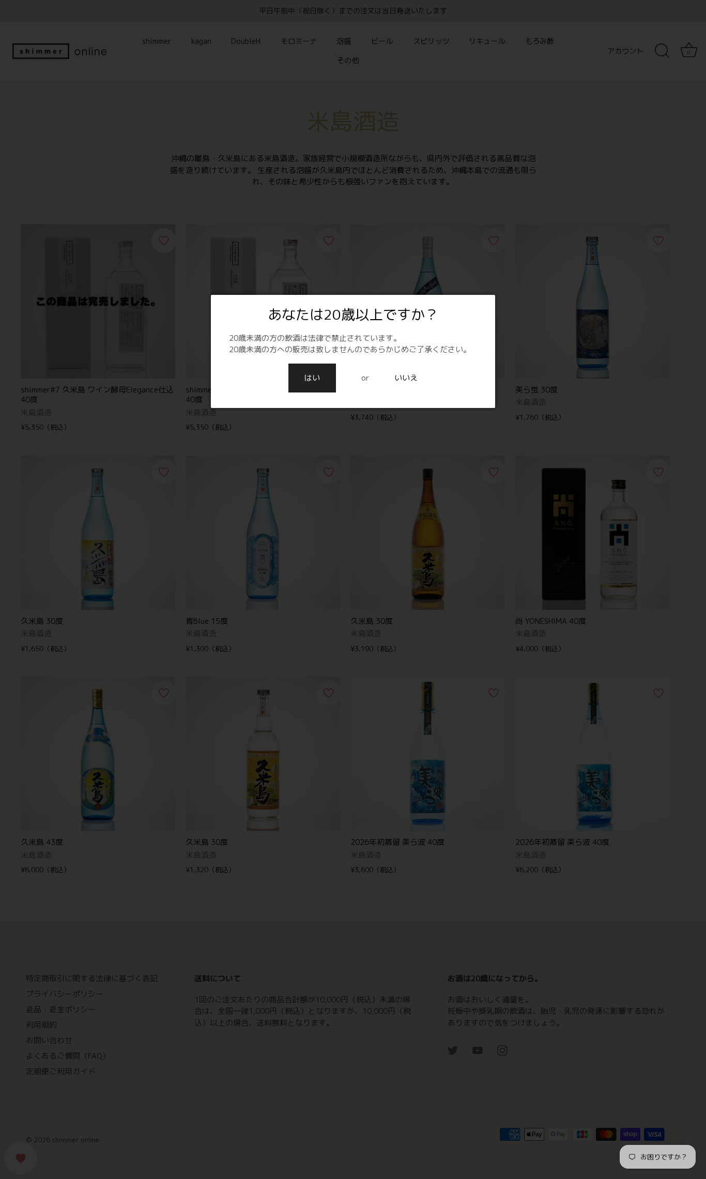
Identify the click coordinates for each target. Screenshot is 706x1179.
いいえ (406, 377)
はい (312, 377)
